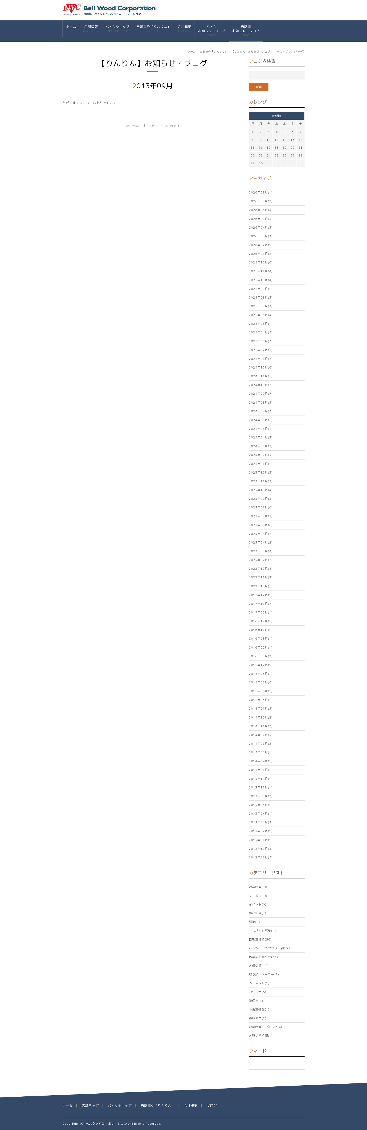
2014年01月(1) (261, 770)
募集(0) (254, 922)
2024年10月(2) (261, 385)
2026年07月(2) (261, 201)
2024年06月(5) (261, 420)
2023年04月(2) (261, 542)
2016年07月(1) (261, 647)
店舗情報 (91, 28)
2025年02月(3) (261, 350)
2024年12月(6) (261, 367)
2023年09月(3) (261, 499)
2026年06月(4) (261, 210)
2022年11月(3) (261, 577)
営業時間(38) (258, 887)
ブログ (212, 1105)
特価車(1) (256, 1001)
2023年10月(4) (261, 490)
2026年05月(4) (261, 219)
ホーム (71, 28)
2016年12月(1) (261, 621)
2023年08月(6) (261, 507)
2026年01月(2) (261, 254)
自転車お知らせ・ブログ (246, 30)
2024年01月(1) (261, 464)
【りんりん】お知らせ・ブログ (250, 51)
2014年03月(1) (261, 752)
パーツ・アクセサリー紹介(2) (270, 948)
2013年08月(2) (261, 796)
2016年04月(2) (261, 656)
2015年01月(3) (261, 708)
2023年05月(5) (261, 534)
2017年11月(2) (261, 604)
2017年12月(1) (261, 595)
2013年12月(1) (261, 779)
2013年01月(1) (261, 840)
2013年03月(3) (261, 822)
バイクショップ (118, 28)
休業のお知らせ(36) (263, 957)
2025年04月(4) (261, 332)
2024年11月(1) (261, 376)
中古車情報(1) (259, 1009)
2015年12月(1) (261, 665)
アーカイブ (260, 178)
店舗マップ (90, 1105)
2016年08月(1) (261, 638)
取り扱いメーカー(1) (264, 974)
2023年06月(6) (261, 525)
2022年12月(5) (261, 568)
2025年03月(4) (261, 341)
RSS (252, 1065)
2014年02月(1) (261, 761)
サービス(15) (258, 896)
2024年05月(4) (261, 429)
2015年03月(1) (261, 700)
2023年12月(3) (261, 472)
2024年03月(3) (261, 446)
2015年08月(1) (261, 674)
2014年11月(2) (261, 726)
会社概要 (184, 28)
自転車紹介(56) (260, 939)
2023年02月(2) (261, 560)
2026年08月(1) (261, 192)
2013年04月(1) (261, 813)
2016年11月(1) (261, 630)
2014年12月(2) (261, 717)
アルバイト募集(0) (262, 931)
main (152, 125)
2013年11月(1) (261, 787)
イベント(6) (257, 904)
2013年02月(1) (261, 831)
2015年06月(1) (261, 691)
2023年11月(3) (261, 481)
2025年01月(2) (261, 359)
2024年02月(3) (261, 455)
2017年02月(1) (261, 612)
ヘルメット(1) (259, 983)
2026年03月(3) (261, 236)
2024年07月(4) (261, 411)
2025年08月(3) (261, 297)
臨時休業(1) (257, 1018)
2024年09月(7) (261, 393)
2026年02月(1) (261, 245)
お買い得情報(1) (261, 1035)
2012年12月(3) (261, 849)
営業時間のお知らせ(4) (265, 1027)
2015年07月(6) (261, 682)
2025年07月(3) (261, 306)
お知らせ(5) (257, 992)
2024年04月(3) (261, 437)
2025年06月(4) (261, 315)
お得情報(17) (258, 965)
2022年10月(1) (261, 586)
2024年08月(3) (261, 402)
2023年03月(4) (261, 551)
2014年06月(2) (261, 743)
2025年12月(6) (261, 262)
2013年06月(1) (261, 805)
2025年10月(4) (261, 280)
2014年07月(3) (261, 735)
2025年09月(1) (261, 289)
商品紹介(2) (257, 913)
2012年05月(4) (261, 857)
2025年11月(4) (261, 271)
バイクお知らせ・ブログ (211, 30)
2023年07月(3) (261, 516)
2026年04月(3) (261, 227)
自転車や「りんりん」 (154, 28)
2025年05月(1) (261, 324)
